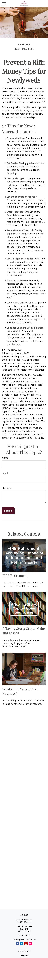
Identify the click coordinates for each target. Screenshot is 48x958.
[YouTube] (26, 943)
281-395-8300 (26, 919)
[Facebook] (17, 943)
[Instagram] (30, 943)
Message (6, 488)
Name (5, 457)
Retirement (24, 955)
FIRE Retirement (14, 575)
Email (5, 472)
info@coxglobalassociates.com (24, 939)
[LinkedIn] (21, 943)
